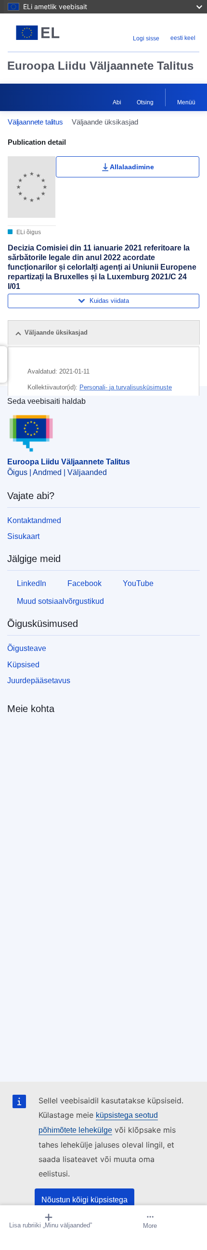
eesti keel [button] (182, 38)
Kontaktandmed (34, 520)
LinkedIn (31, 583)
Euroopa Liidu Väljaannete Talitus (100, 65)
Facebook (84, 583)
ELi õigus (28, 232)
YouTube (138, 583)
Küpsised (23, 665)
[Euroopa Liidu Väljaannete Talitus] (41, 32)
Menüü (186, 102)
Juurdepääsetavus (38, 680)
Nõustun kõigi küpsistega (84, 1200)
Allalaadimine (132, 167)
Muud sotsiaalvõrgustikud (60, 601)
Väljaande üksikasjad (56, 332)
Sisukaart (23, 536)
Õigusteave (26, 648)
